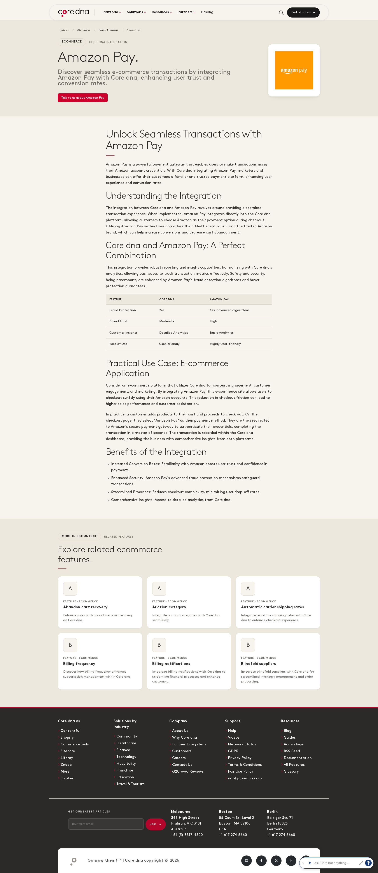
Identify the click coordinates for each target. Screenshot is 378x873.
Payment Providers (108, 30)
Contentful (70, 730)
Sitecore (68, 751)
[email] (246, 860)
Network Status (242, 744)
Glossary (291, 771)
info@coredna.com (245, 778)
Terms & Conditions (245, 764)
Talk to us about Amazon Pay (82, 97)
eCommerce (83, 30)
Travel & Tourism (130, 784)
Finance (123, 750)
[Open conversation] (361, 863)
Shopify (67, 737)
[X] (276, 860)
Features (64, 30)
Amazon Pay (133, 30)
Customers (181, 751)
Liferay (67, 758)
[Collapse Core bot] (303, 863)
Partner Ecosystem (189, 744)
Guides (290, 737)
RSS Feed (292, 751)
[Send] (368, 863)
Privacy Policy (240, 758)
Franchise (124, 770)
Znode (66, 764)
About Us (180, 730)
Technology (126, 757)
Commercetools (75, 744)
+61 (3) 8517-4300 (187, 835)
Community (126, 736)
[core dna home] (72, 861)
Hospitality (126, 763)
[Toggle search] (281, 12)
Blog (287, 730)
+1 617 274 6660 (233, 835)
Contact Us (182, 764)
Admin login (294, 744)
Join (153, 824)
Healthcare (126, 743)
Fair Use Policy (240, 771)
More (65, 771)
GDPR (233, 751)
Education (125, 777)
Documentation (298, 758)
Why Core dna (184, 737)
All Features (294, 764)
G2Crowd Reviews (188, 771)
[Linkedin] (291, 860)
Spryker (67, 778)
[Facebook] (261, 860)
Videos (234, 737)
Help (232, 730)
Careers (179, 758)
